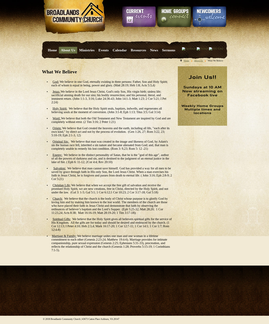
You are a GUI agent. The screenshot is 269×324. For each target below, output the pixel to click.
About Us (68, 50)
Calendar (120, 50)
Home (52, 50)
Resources (138, 50)
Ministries (87, 50)
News (154, 50)
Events (103, 50)
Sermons (168, 50)
